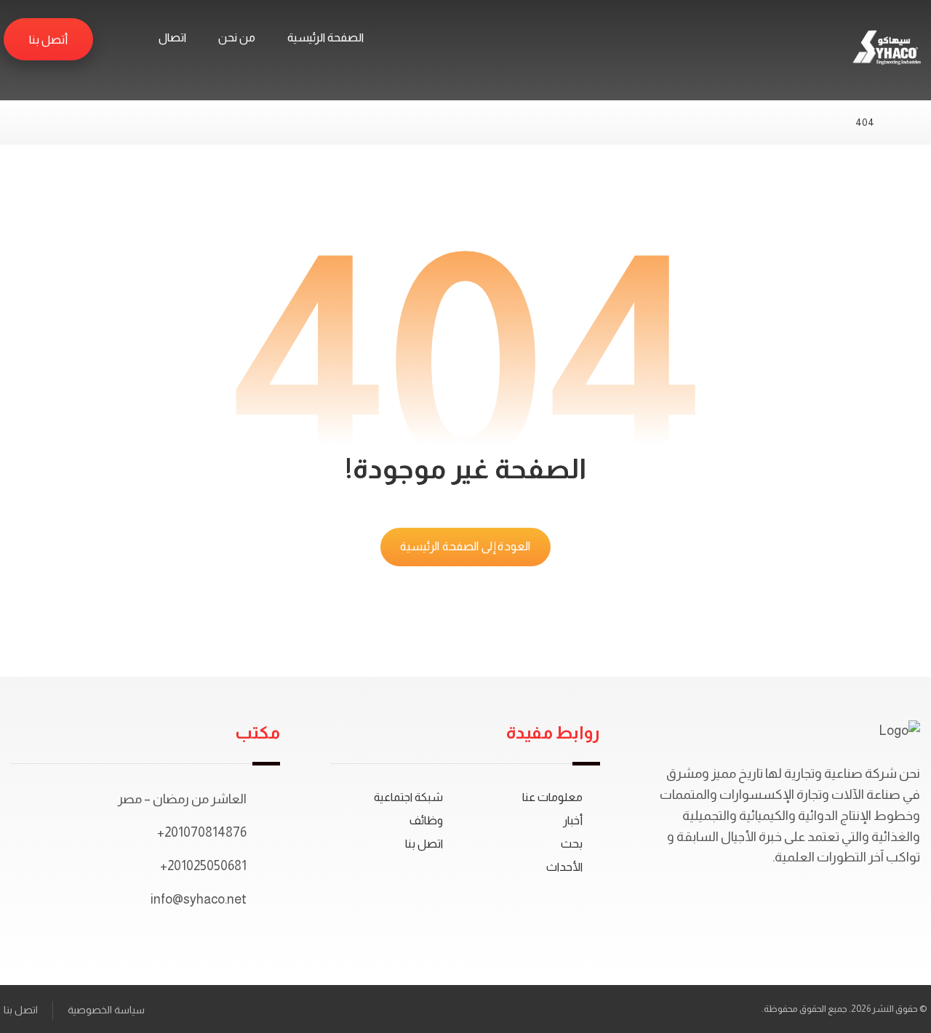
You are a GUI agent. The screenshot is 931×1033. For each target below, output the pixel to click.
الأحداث (564, 867)
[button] (118, 38)
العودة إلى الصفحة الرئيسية (465, 546)
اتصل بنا (424, 843)
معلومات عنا (552, 797)
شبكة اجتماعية (408, 797)
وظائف (426, 820)
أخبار (573, 820)
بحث (572, 843)
